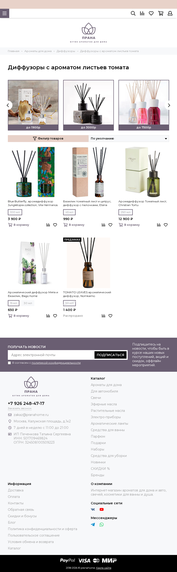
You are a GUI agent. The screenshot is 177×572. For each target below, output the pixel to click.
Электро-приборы (106, 417)
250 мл (125, 212)
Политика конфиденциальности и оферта (42, 529)
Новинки (98, 462)
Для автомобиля (104, 391)
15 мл (13, 303)
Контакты (16, 503)
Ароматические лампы (109, 423)
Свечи (96, 398)
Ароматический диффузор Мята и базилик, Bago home (33, 294)
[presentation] (7, 105)
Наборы (97, 449)
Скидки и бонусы (22, 516)
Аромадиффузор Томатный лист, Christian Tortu (142, 203)
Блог (12, 522)
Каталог (14, 548)
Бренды (97, 475)
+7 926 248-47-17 (26, 403)
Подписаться (110, 355)
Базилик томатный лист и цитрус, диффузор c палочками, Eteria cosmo (87, 203)
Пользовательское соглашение (34, 535)
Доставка (16, 490)
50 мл (69, 303)
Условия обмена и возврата (31, 542)
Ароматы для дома (106, 385)
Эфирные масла (104, 404)
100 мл (15, 212)
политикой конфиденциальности (56, 362)
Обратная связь (21, 510)
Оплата (14, 497)
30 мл (28, 303)
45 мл (69, 212)
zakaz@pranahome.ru (31, 415)
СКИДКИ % (100, 469)
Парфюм (98, 436)
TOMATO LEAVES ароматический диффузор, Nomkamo (87, 294)
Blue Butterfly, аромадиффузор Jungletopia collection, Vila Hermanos (33, 203)
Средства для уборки (109, 456)
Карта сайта (103, 567)
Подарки (98, 443)
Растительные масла (108, 411)
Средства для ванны (108, 430)
